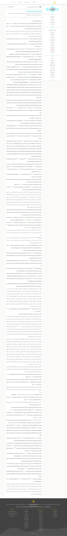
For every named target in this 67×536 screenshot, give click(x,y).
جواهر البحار (40, 519)
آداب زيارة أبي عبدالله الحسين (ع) (33, 7)
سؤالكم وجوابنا (26, 511)
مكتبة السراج (26, 522)
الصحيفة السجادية (55, 514)
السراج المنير (40, 526)
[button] (11, 2)
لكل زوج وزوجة (41, 527)
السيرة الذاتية (40, 511)
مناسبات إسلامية (26, 517)
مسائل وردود (40, 522)
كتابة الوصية (26, 516)
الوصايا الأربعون (41, 529)
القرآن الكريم (55, 511)
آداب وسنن (26, 521)
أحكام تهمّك (12, 516)
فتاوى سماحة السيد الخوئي (12, 511)
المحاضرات (40, 514)
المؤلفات (41, 524)
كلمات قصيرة (40, 516)
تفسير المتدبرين (41, 521)
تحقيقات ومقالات (26, 519)
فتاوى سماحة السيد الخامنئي (12, 514)
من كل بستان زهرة (26, 524)
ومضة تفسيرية (41, 517)
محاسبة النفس (26, 514)
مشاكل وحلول (26, 526)
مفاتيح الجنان (55, 516)
